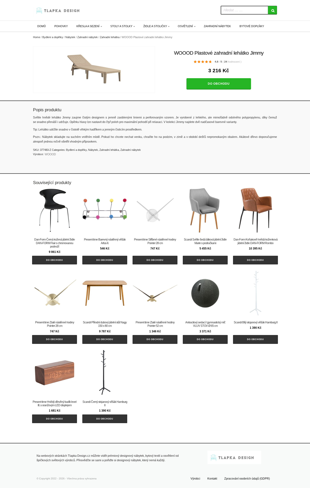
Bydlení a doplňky (52, 37)
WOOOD (50, 154)
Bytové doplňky (251, 26)
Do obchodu (219, 83)
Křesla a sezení (87, 26)
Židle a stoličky (155, 26)
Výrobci (195, 478)
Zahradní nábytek (217, 26)
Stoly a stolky (121, 26)
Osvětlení (185, 26)
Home (36, 37)
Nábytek (70, 37)
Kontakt (212, 478)
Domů (41, 26)
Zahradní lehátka (109, 37)
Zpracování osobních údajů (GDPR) (247, 478)
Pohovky (61, 26)
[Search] (272, 10)
